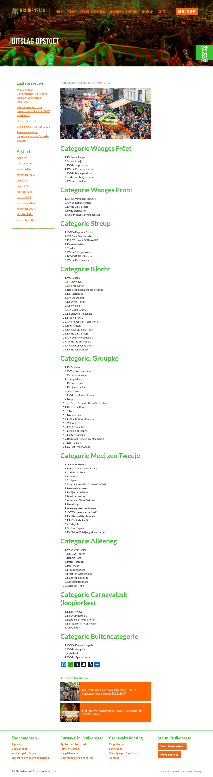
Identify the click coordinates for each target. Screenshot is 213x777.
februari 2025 (24, 191)
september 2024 (26, 219)
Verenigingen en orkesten (124, 11)
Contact (162, 11)
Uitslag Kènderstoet (28, 120)
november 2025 (26, 174)
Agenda (71, 11)
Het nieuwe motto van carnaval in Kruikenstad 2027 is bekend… (33, 111)
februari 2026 (24, 163)
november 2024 (26, 208)
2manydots (50, 771)
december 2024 (26, 202)
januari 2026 (24, 169)
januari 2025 (24, 197)
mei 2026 (22, 157)
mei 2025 (22, 180)
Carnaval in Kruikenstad (93, 11)
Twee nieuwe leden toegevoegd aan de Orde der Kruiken (33, 136)
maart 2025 (23, 186)
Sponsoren (147, 11)
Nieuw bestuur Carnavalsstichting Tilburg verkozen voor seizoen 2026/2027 (32, 95)
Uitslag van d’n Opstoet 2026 (33, 126)
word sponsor (186, 11)
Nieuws (59, 11)
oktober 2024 (25, 214)
